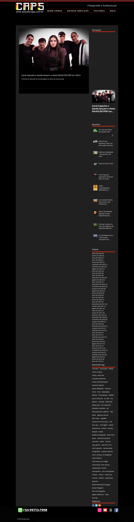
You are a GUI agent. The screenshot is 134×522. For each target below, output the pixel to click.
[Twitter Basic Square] (96, 505)
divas (107, 494)
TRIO (111, 412)
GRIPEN (111, 395)
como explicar (97, 458)
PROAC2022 (96, 405)
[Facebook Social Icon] (116, 510)
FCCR (99, 392)
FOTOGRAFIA (103, 395)
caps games (96, 445)
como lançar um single (100, 461)
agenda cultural (102, 415)
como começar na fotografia (101, 455)
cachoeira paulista (103, 438)
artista (111, 425)
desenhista (109, 478)
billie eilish (111, 435)
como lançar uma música (101, 465)
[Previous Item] (95, 96)
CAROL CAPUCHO (98, 375)
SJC (107, 408)
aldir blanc (96, 418)
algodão (103, 418)
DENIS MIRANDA (98, 389)
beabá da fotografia (99, 435)
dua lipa (95, 498)
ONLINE (101, 402)
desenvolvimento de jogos (101, 485)
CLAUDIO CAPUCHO (99, 379)
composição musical (99, 468)
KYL (112, 399)
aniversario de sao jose (100, 422)
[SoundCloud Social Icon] (99, 505)
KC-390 (106, 399)
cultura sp (108, 475)
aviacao (110, 428)
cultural (94, 478)
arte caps (95, 425)
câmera (101, 478)
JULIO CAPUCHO (97, 399)
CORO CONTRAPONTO (100, 382)
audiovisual (96, 428)
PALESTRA (109, 402)
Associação (104, 369)
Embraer (108, 389)
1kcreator (95, 369)
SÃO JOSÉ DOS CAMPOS (100, 412)
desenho (95, 481)
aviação (94, 432)
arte (110, 422)
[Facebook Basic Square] (93, 505)
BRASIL (111, 369)
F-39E (94, 392)
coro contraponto (108, 471)
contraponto (96, 471)
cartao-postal (107, 448)
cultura (100, 475)
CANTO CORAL (97, 372)
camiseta (95, 441)
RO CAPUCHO (106, 405)
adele (94, 415)
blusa (94, 438)
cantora (108, 441)
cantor (102, 441)
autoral (103, 428)
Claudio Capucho (98, 385)
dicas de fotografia (98, 491)
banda (101, 432)
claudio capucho (107, 451)
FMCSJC (94, 395)
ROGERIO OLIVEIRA (98, 408)
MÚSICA (95, 402)
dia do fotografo (97, 488)
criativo (94, 475)
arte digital (103, 425)
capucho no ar (107, 445)
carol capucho (97, 448)
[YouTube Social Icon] (105, 510)
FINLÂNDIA (105, 392)
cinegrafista (96, 451)
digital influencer (98, 494)
